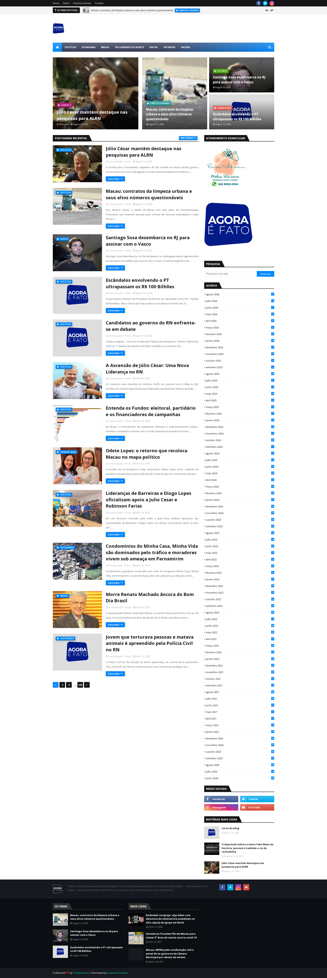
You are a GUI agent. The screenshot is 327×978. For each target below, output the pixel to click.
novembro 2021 (240, 672)
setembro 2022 (240, 606)
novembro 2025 (240, 354)
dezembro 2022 (240, 586)
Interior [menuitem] (169, 47)
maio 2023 (240, 553)
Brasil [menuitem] (105, 47)
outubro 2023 (240, 519)
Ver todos (187, 138)
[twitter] (265, 3)
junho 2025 (240, 387)
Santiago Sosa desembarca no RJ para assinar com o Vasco (123, 10)
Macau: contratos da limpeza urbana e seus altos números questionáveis (169, 114)
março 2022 (240, 645)
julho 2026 (240, 301)
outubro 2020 (240, 751)
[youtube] (257, 807)
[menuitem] (57, 47)
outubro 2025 (240, 360)
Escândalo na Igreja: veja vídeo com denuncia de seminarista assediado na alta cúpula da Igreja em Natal (170, 918)
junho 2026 (239, 307)
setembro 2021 (240, 685)
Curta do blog (230, 828)
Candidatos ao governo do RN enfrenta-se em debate (151, 325)
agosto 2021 (240, 692)
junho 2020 (240, 778)
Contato (99, 3)
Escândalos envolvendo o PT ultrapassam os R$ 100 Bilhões (237, 116)
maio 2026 (239, 314)
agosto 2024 (239, 453)
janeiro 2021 (240, 732)
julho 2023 (240, 539)
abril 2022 (240, 639)
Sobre (66, 3)
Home (56, 3)
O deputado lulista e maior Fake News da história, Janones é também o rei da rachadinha (247, 848)
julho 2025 (239, 380)
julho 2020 (240, 771)
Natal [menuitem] (154, 47)
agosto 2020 (240, 765)
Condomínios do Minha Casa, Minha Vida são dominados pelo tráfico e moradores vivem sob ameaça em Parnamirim (152, 552)
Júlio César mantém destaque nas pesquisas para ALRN (92, 115)
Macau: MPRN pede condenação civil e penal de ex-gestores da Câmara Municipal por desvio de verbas (170, 953)
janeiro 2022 (240, 659)
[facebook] (258, 3)
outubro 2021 (240, 678)
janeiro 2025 (240, 420)
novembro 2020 (240, 745)
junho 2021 (240, 705)
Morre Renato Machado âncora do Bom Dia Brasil (150, 597)
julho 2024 (240, 460)
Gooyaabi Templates (117, 972)
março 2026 (239, 327)
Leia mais (113, 178)
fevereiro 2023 (239, 572)
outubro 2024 (240, 440)
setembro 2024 (239, 446)
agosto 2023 (240, 533)
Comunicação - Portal (119, 161)
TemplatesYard (81, 972)
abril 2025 (240, 400)
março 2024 (240, 486)
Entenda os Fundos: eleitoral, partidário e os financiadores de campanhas (151, 411)
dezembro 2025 (240, 347)
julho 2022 (240, 619)
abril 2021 (240, 718)
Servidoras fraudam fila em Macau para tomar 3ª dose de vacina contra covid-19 (171, 935)
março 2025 (240, 407)
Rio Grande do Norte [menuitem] (129, 47)
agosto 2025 (240, 374)
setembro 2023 (240, 526)
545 (80, 685)
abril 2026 (239, 321)
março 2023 (240, 566)
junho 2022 (240, 625)
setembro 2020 (240, 758)
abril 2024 (240, 480)
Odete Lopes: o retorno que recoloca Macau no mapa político (146, 453)
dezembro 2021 (240, 665)
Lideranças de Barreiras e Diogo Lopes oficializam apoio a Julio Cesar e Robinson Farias (148, 499)
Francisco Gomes (82, 3)
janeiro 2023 (240, 579)
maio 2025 (240, 393)
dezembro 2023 (240, 506)
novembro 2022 (240, 592)
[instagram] (271, 3)
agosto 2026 (239, 294)
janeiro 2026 (240, 340)
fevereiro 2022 (240, 652)
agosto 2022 (240, 612)
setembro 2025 (239, 367)
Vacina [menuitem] (185, 47)
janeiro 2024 (240, 499)
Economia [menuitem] (88, 47)
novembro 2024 (240, 433)
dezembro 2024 (240, 427)
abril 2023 (240, 559)
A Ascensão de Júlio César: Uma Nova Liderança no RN (147, 368)
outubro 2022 (240, 599)
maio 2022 (240, 632)
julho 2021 (240, 698)
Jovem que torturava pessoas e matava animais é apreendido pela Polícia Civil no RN (150, 643)
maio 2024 (240, 473)
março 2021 (240, 725)
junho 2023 (240, 546)
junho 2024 (240, 466)
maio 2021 (240, 712)
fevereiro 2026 (239, 334)
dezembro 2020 (240, 738)
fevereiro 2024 (240, 493)
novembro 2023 (240, 513)
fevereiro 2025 (240, 413)
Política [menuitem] (70, 47)
